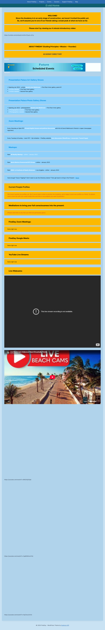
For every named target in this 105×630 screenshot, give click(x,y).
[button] (11, 66)
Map (76, 2)
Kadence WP (65, 625)
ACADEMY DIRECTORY (52, 54)
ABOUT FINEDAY (35, 47)
